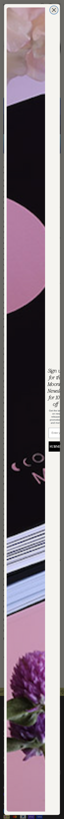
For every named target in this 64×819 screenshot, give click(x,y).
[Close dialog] (54, 10)
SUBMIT (56, 446)
